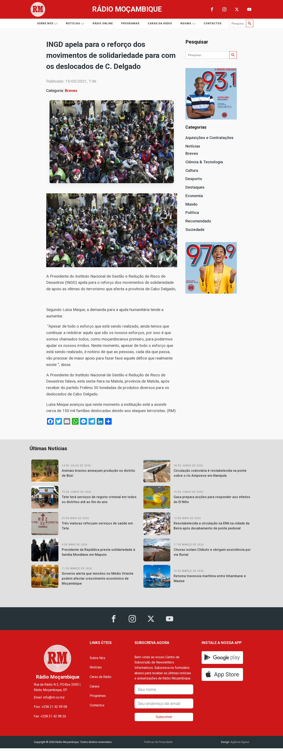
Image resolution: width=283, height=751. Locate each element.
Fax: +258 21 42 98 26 (50, 716)
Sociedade (194, 229)
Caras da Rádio (160, 23)
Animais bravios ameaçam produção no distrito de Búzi (98, 473)
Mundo (191, 204)
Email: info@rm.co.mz (49, 697)
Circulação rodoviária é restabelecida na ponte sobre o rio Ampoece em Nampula (210, 473)
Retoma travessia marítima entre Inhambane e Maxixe (210, 578)
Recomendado (198, 221)
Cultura (191, 170)
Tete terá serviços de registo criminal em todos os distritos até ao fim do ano (99, 499)
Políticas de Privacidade (158, 742)
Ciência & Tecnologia (204, 162)
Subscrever (164, 717)
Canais (94, 686)
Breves (71, 90)
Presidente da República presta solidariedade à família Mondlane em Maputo (98, 552)
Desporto (193, 178)
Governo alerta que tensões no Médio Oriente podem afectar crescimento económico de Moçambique (97, 578)
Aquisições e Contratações (209, 137)
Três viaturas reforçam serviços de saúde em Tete (97, 525)
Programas (130, 23)
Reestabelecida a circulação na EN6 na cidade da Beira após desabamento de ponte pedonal (211, 525)
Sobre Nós (97, 658)
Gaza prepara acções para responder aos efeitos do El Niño (212, 499)
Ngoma (185, 23)
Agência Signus (239, 742)
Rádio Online (103, 23)
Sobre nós (45, 23)
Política (192, 212)
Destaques (194, 187)
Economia (194, 195)
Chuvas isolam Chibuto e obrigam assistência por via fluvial (212, 552)
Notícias (73, 23)
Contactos (212, 23)
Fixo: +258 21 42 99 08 (50, 707)
